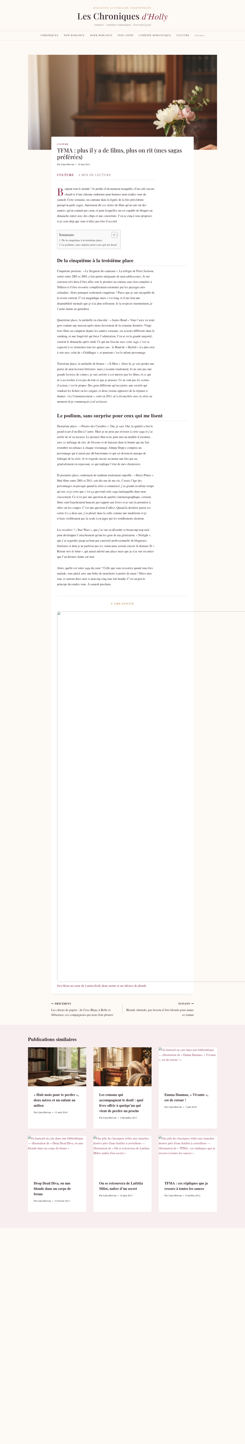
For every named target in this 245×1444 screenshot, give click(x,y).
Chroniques (49, 35)
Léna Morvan (67, 164)
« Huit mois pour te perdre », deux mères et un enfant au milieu (56, 1100)
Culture (182, 35)
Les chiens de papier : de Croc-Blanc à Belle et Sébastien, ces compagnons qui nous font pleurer (82, 1009)
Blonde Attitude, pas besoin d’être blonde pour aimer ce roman (160, 1009)
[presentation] (57, 1066)
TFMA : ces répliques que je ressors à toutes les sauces (186, 1186)
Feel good (125, 35)
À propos (199, 35)
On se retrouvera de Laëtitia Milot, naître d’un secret (121, 1186)
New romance (74, 35)
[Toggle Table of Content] (113, 235)
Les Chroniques (122, 16)
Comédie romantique (155, 35)
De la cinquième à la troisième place (82, 240)
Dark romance (101, 35)
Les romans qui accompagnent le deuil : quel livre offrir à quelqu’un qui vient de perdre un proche (121, 1102)
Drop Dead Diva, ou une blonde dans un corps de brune (52, 1189)
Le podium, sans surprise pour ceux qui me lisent (89, 244)
